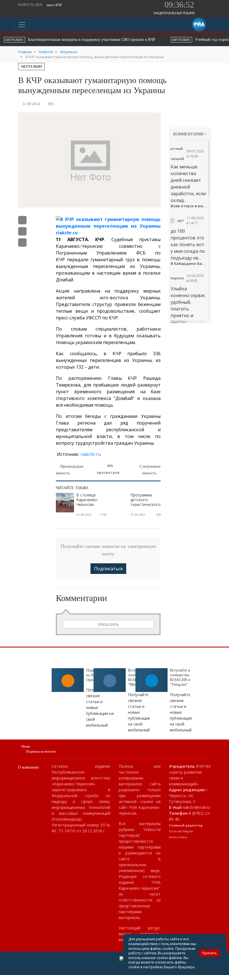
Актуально (31, 67)
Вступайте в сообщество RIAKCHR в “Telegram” (180, 677)
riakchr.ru (90, 454)
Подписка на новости (41, 751)
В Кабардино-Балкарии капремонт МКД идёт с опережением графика (188, 263)
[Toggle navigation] (22, 24)
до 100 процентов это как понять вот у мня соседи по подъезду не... (188, 244)
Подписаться (108, 569)
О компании (28, 767)
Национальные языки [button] (174, 13)
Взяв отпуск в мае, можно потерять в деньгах (188, 206)
